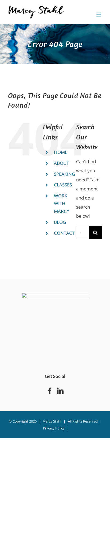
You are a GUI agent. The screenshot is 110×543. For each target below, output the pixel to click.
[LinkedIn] (60, 391)
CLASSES (63, 185)
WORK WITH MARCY (61, 203)
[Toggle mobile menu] (99, 14)
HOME (60, 152)
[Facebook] (50, 391)
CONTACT (64, 233)
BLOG (60, 222)
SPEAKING (64, 174)
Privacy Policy (54, 428)
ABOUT (61, 163)
